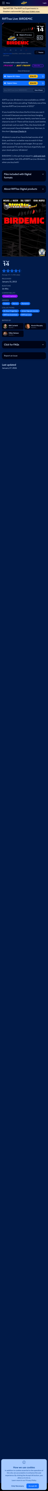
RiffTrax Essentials (10, 315)
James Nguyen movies (29, 311)
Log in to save (7, 53)
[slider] (3, 271)
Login (44, 3)
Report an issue (10, 355)
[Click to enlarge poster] (24, 228)
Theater (40, 52)
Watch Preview (25, 35)
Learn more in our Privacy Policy (24, 1480)
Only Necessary (17, 1486)
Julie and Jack (39, 156)
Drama (6, 304)
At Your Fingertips (10, 311)
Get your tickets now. (31, 11)
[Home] (24, 3)
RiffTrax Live (26, 315)
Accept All (33, 1486)
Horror (15, 304)
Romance (25, 304)
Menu (8, 3)
